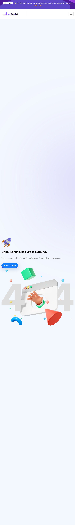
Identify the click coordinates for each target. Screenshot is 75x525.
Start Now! (37, 5)
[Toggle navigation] (71, 14)
